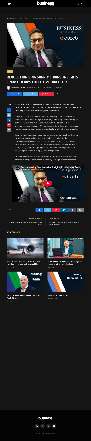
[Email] (9, 130)
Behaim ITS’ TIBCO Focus (57, 295)
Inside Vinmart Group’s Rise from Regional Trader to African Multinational (64, 263)
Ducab (43, 107)
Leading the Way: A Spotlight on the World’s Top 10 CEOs (25, 223)
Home (9, 18)
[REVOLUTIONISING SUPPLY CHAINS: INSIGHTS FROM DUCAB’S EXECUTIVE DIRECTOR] (45, 45)
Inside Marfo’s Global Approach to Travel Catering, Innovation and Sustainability (23, 263)
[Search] (82, 3)
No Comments (47, 87)
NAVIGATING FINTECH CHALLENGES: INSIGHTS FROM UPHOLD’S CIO (64, 223)
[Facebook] (9, 110)
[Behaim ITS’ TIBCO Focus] (65, 282)
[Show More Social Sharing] (57, 94)
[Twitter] (9, 115)
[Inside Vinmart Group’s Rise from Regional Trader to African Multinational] (65, 248)
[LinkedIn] (9, 120)
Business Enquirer (19, 87)
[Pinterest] (9, 125)
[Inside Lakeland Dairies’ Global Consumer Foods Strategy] (25, 282)
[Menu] (9, 3)
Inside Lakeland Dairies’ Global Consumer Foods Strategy (23, 296)
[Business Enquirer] (45, 3)
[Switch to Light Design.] (78, 4)
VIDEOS (10, 71)
